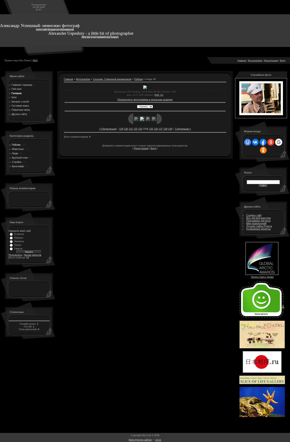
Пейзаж (16, 144)
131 (131, 128)
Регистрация (271, 60)
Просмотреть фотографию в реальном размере (145, 99)
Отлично (19, 234)
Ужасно (18, 248)
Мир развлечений (256, 223)
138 (165, 128)
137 (161, 128)
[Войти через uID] (247, 142)
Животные (18, 149)
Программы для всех (258, 220)
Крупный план (20, 157)
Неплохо (19, 241)
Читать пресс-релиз (262, 277)
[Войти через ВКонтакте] (255, 142)
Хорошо (18, 237)
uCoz (158, 439)
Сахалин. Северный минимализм (112, 79)
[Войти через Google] (278, 142)
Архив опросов (32, 255)
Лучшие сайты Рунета (259, 226)
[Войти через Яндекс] (270, 142)
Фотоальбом (255, 60)
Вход (282, 60)
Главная (241, 60)
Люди (15, 153)
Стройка (16, 162)
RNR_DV (159, 95)
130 (126, 128)
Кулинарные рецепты (258, 228)
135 (151, 128)
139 (170, 128)
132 (135, 128)
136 (156, 128)
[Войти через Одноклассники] (263, 150)
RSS (35, 60)
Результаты (15, 255)
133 (140, 128)
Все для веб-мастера (258, 218)
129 (121, 128)
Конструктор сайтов (140, 439)
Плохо (17, 245)
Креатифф (18, 166)
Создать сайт (254, 215)
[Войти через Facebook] (263, 142)
